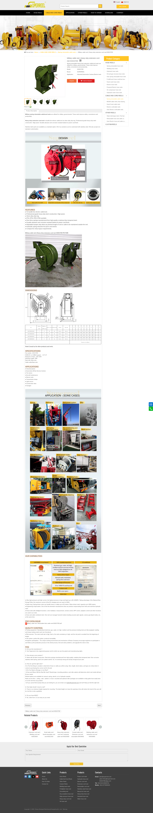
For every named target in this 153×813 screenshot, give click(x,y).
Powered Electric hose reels (114, 87)
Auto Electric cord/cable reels (115, 109)
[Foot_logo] (31, 772)
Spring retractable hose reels (115, 66)
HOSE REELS (110, 62)
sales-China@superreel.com (107, 778)
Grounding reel (64, 791)
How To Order (46, 781)
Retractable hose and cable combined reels (118, 118)
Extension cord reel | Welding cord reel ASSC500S (34, 734)
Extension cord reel (82, 784)
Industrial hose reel (82, 796)
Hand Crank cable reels (113, 104)
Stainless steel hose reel (84, 789)
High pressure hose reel (66, 796)
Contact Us (45, 784)
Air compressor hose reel (114, 90)
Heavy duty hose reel (83, 794)
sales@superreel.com (105, 776)
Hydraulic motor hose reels (114, 92)
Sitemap (65, 809)
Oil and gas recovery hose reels (116, 74)
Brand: (69, 71)
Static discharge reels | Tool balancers (117, 116)
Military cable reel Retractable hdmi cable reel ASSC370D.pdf (44, 623)
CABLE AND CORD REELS (114, 95)
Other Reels (63, 781)
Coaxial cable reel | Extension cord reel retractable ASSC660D (77, 734)
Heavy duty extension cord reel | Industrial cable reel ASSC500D (63, 734)
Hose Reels (63, 776)
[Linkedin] (29, 776)
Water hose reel (81, 799)
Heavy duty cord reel (65, 799)
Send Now (76, 764)
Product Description (31, 110)
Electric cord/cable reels (113, 107)
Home (43, 776)
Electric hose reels (112, 84)
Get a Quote (122, 6)
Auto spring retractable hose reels (116, 76)
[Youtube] (37, 776)
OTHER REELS (110, 112)
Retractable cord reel (83, 786)
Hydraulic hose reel (82, 779)
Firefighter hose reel (65, 789)
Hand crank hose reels (113, 82)
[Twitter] (33, 776)
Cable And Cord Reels (66, 779)
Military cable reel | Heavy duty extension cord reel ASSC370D (42, 711)
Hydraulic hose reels (112, 71)
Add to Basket (87, 81)
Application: (70, 74)
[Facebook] (25, 776)
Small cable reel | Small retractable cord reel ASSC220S (49, 734)
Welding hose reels (112, 68)
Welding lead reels (65, 786)
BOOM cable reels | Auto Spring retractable (118, 101)
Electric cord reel (82, 781)
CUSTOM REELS (111, 124)
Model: (69, 69)
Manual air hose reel (83, 791)
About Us (44, 779)
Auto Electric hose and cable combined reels (118, 121)
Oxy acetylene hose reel (66, 794)
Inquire (72, 81)
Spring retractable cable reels (115, 99)
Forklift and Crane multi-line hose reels (118, 79)
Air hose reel (63, 801)
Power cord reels (82, 776)
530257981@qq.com (105, 781)
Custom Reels (64, 784)
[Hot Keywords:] (100, 6)
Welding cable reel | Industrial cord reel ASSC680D (91, 734)
